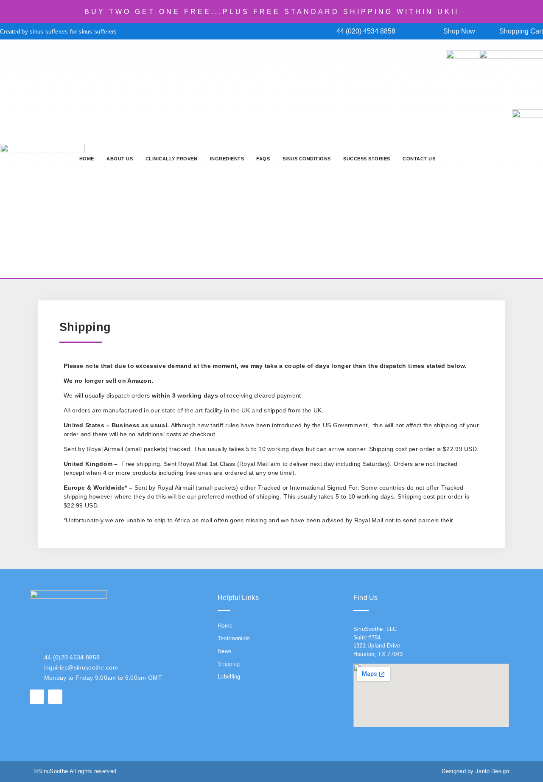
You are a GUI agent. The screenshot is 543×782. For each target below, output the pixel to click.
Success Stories (366, 158)
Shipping (229, 664)
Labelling (229, 676)
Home (86, 158)
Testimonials (234, 638)
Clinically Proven (172, 158)
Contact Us (419, 158)
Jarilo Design (492, 771)
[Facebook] (37, 697)
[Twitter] (55, 697)
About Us (119, 158)
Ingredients (227, 158)
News (225, 651)
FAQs (263, 158)
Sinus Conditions (307, 158)
